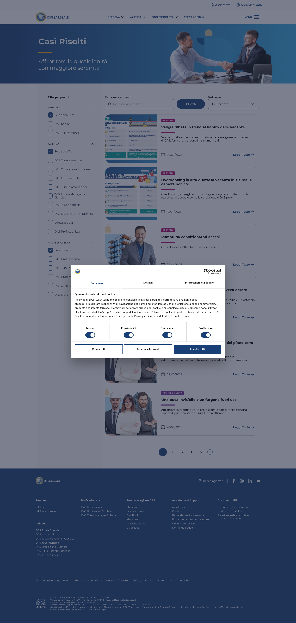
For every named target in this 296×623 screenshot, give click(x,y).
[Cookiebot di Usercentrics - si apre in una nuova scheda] (206, 271)
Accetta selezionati (148, 349)
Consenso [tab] (96, 283)
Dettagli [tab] (148, 282)
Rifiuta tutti (99, 349)
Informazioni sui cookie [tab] (199, 282)
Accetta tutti (197, 349)
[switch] (129, 335)
